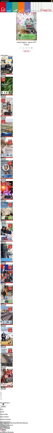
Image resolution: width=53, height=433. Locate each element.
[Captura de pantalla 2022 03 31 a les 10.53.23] (26, 86)
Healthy (14, 11)
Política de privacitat (4, 417)
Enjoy (20, 11)
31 (1, 399)
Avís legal (2, 412)
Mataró (2, 11)
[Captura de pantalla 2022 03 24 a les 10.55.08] (26, 107)
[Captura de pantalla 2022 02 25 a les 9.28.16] (26, 190)
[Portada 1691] (26, 357)
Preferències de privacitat (5, 419)
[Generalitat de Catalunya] (26, 405)
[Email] (32, 48)
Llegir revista (26, 51)
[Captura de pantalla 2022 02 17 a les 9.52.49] (26, 211)
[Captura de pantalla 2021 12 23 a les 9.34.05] (26, 378)
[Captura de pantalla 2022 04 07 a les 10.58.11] (26, 65)
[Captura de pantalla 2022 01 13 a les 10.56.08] (26, 315)
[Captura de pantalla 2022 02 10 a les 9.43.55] (26, 232)
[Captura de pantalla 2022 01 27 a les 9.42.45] (26, 274)
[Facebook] (21, 48)
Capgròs (46, 10)
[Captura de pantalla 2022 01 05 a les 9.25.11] (26, 336)
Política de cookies (4, 414)
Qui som (1, 409)
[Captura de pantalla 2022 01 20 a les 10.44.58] (26, 294)
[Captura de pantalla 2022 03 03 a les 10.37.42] (26, 169)
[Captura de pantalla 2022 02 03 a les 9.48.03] (26, 253)
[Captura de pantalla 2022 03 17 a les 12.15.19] (26, 127)
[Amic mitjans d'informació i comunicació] (26, 430)
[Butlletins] (39, 7)
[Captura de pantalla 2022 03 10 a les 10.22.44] (26, 148)
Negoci (26, 11)
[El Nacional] (51, 1)
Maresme (9, 11)
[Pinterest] (29, 48)
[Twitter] (23, 48)
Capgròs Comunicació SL (5, 1)
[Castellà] (37, 7)
